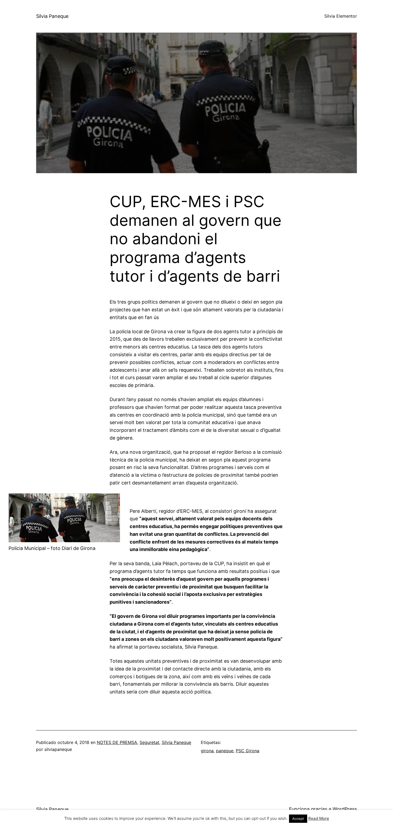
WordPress (345, 809)
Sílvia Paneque (52, 16)
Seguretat (149, 742)
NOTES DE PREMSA (117, 742)
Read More (318, 818)
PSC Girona (247, 750)
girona (207, 750)
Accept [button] (298, 818)
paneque (224, 750)
